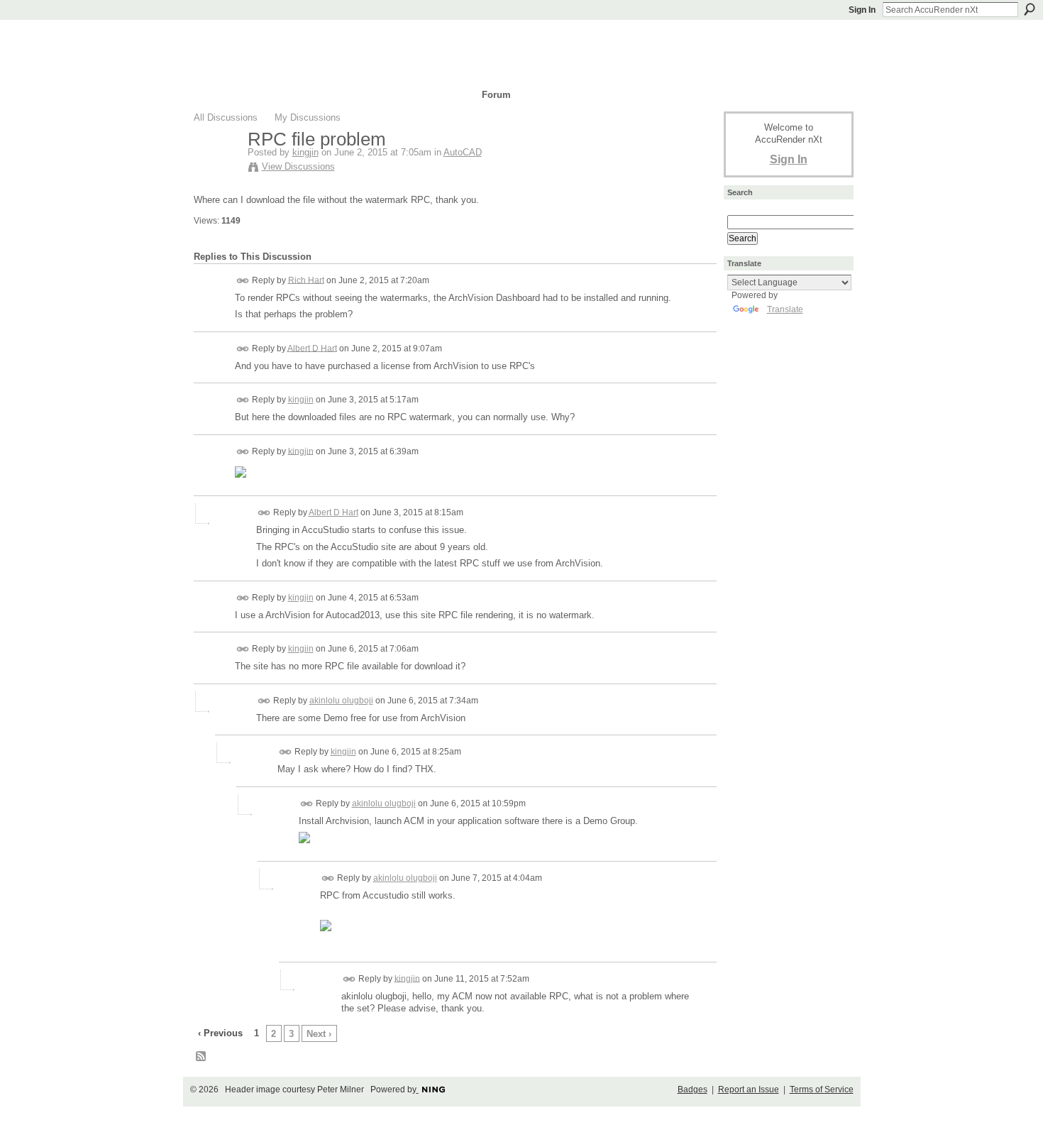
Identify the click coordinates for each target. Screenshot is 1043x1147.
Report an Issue (748, 1089)
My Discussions (308, 117)
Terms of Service (822, 1089)
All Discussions (226, 117)
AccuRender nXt (278, 39)
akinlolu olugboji (341, 701)
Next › (319, 1033)
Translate (785, 309)
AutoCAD (462, 152)
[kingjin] (216, 169)
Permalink (243, 280)
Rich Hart (306, 280)
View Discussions (298, 166)
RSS (201, 1056)
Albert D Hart (312, 348)
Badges (692, 1089)
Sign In (862, 10)
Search (1029, 9)
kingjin (305, 152)
